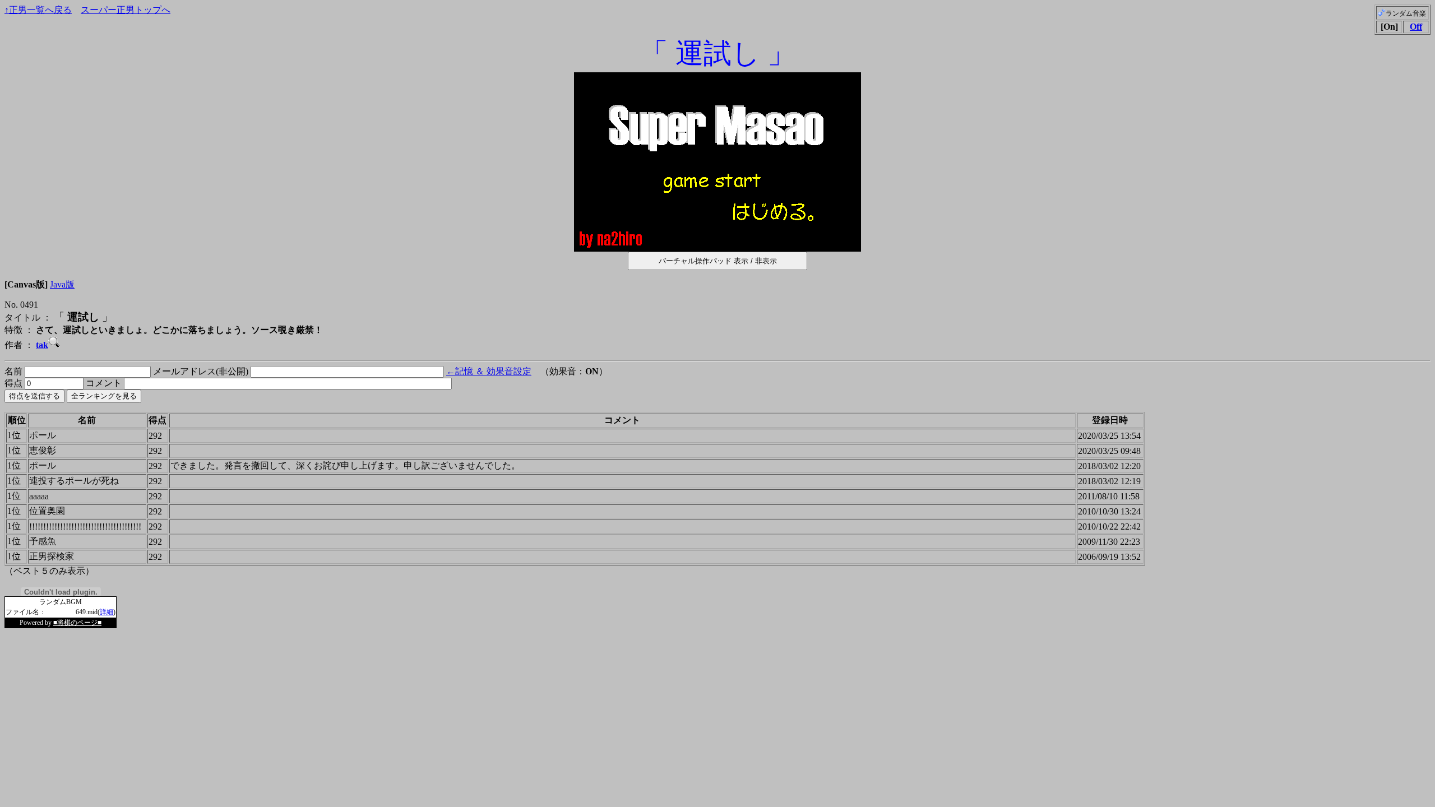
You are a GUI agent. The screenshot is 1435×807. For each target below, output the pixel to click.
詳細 (106, 612)
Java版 (62, 284)
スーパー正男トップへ (125, 10)
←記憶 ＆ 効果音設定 (488, 371)
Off (1416, 26)
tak (42, 345)
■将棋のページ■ (77, 623)
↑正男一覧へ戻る (38, 10)
